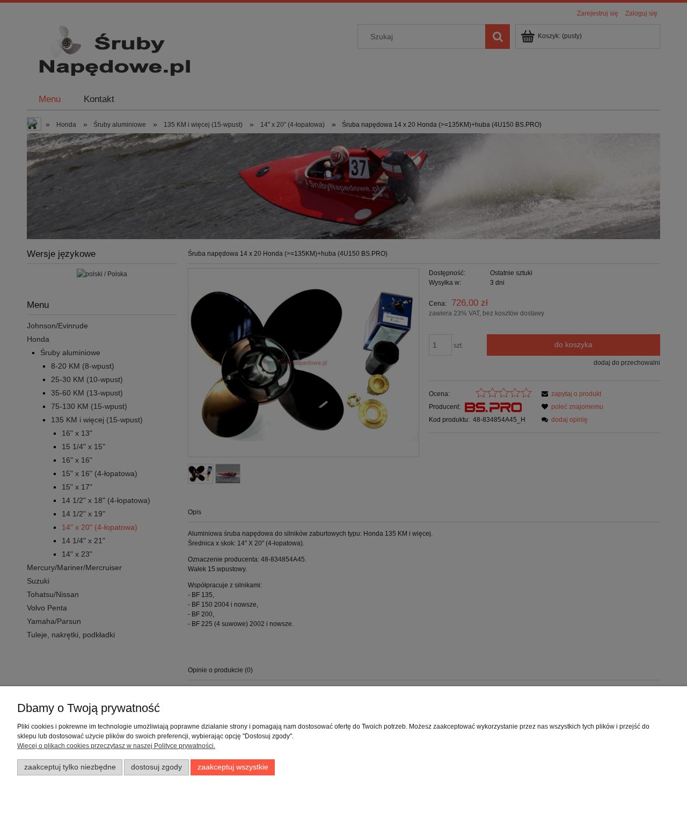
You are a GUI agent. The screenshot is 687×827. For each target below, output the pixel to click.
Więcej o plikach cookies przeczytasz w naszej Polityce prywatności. (116, 746)
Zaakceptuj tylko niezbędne (70, 767)
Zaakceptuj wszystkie (233, 767)
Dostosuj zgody (156, 767)
